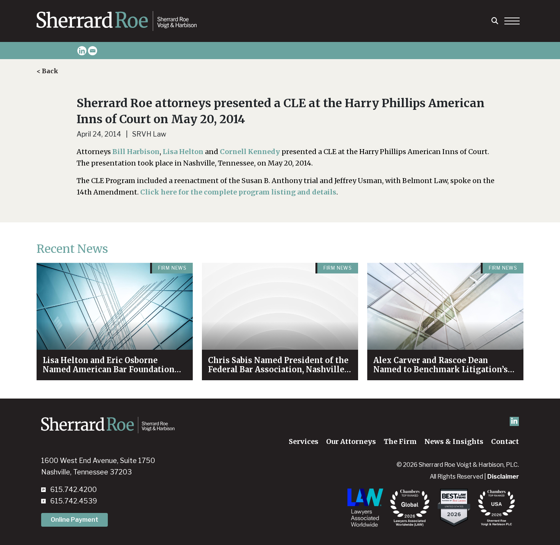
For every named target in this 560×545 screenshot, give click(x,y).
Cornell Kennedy (250, 151)
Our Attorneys (351, 441)
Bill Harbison (136, 151)
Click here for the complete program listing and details (238, 192)
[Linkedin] (81, 50)
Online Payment (74, 519)
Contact (505, 441)
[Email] (92, 50)
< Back (47, 71)
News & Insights (453, 441)
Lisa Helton (183, 151)
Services (303, 441)
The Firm (400, 441)
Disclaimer (503, 476)
